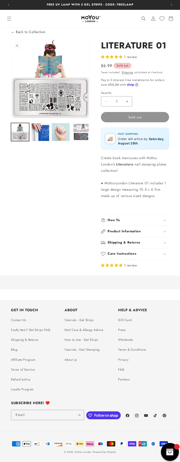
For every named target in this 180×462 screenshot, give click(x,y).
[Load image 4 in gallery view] (81, 132)
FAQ (121, 369)
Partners (124, 379)
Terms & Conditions (132, 349)
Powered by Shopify (104, 452)
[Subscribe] (79, 415)
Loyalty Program (22, 389)
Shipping (127, 72)
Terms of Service (23, 369)
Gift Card (124, 320)
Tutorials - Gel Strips (79, 320)
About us (71, 359)
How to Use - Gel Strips (81, 340)
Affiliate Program (23, 359)
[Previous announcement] (8, 5)
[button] (9, 18)
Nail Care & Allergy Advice (84, 330)
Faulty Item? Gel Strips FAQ (30, 330)
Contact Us (18, 320)
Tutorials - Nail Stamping (82, 349)
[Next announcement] (171, 5)
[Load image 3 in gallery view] (61, 132)
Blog (14, 349)
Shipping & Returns (24, 340)
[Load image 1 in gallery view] (20, 132)
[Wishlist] (162, 18)
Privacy (123, 359)
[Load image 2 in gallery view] (40, 132)
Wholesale (125, 340)
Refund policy (21, 379)
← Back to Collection (28, 31)
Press (122, 330)
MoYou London (83, 452)
